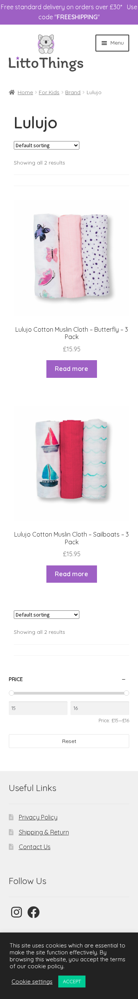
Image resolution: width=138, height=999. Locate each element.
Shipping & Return (44, 832)
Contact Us (35, 847)
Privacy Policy (38, 817)
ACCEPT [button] (72, 981)
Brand (72, 92)
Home (25, 92)
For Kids (49, 92)
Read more (71, 368)
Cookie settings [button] (32, 981)
